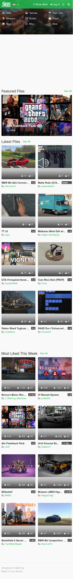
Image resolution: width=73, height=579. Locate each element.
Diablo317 (46, 446)
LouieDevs (10, 331)
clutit (7, 446)
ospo (7, 234)
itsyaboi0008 (11, 283)
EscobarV (46, 331)
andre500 (45, 398)
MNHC (8, 495)
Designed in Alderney (12, 567)
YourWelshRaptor (13, 543)
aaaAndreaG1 (48, 186)
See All (68, 91)
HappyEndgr (47, 495)
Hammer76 (10, 186)
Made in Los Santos (12, 571)
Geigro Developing (50, 234)
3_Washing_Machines (15, 398)
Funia (44, 283)
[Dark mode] (63, 4)
